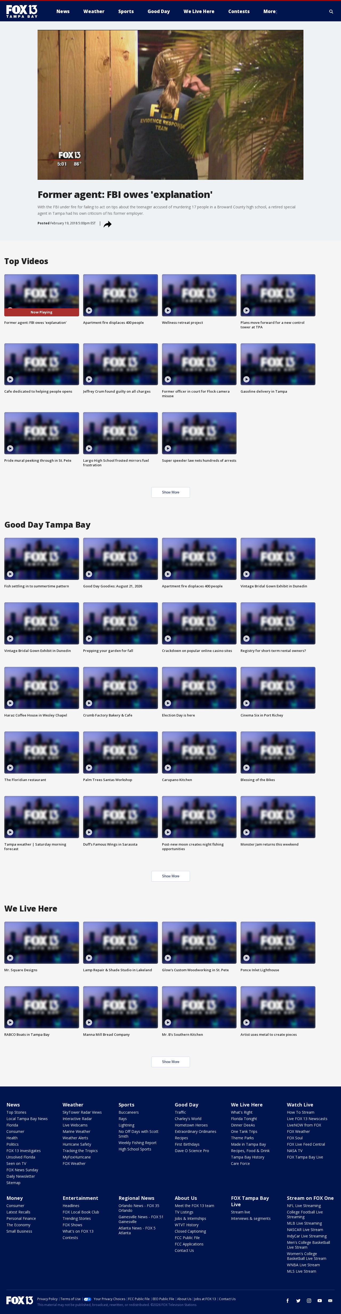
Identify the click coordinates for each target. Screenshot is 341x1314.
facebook (287, 1300)
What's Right (242, 1112)
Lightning (126, 1125)
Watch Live (300, 1104)
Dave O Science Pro (192, 1150)
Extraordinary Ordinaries (195, 1131)
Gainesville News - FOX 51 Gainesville (141, 1219)
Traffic (180, 1112)
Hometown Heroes (191, 1125)
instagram (309, 1300)
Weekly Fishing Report (138, 1142)
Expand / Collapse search (331, 11)
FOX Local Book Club (81, 1212)
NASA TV (294, 1150)
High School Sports (135, 1149)
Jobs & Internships (190, 1218)
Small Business (19, 1231)
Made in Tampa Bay (248, 1144)
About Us (186, 1198)
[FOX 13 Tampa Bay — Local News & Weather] (24, 11)
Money (14, 1198)
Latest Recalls (18, 1212)
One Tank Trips (244, 1131)
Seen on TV (16, 1163)
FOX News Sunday (22, 1169)
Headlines (71, 1205)
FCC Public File (187, 1237)
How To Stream (300, 1112)
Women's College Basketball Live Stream (306, 1256)
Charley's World (188, 1118)
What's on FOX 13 (78, 1231)
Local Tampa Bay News (27, 1118)
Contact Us (184, 1250)
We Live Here (247, 1104)
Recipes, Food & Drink (250, 1150)
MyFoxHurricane (77, 1157)
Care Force (240, 1163)
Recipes (181, 1137)
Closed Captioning (190, 1231)
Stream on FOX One (310, 1198)
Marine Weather (76, 1131)
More (269, 11)
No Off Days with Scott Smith (139, 1134)
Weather (73, 1104)
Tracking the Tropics (80, 1150)
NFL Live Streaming (304, 1205)
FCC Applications (189, 1244)
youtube (319, 1300)
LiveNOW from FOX (304, 1125)
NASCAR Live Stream (305, 1229)
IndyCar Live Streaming (307, 1236)
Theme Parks (242, 1137)
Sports (126, 1104)
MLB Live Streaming (304, 1223)
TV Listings (184, 1212)
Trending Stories (77, 1218)
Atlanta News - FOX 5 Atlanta (137, 1230)
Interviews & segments (251, 1218)
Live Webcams (75, 1125)
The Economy (18, 1224)
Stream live (240, 1212)
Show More (170, 492)
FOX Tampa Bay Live (305, 1157)
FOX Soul (295, 1137)
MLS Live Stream (301, 1271)
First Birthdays (187, 1144)
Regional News (136, 1198)
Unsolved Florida (20, 1157)
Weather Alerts (75, 1137)
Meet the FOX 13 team (194, 1205)
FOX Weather (74, 1163)
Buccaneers (129, 1112)
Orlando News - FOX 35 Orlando (139, 1208)
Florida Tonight (244, 1118)
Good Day (186, 1104)
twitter (298, 1300)
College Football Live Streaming (305, 1214)
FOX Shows (72, 1224)
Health (12, 1137)
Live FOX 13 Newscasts (307, 1118)
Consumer (15, 1131)
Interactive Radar (77, 1118)
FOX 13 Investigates (23, 1150)
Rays (123, 1118)
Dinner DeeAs (243, 1125)
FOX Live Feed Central (306, 1144)
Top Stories (16, 1112)
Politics (12, 1144)
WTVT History (186, 1224)
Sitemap (13, 1182)
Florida (12, 1125)
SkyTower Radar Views (82, 1112)
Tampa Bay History (247, 1157)
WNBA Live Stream (303, 1264)
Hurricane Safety (77, 1144)
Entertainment (80, 1198)
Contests (70, 1237)
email (330, 1300)
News (13, 1104)
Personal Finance (21, 1218)
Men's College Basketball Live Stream (308, 1245)
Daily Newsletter (20, 1176)
